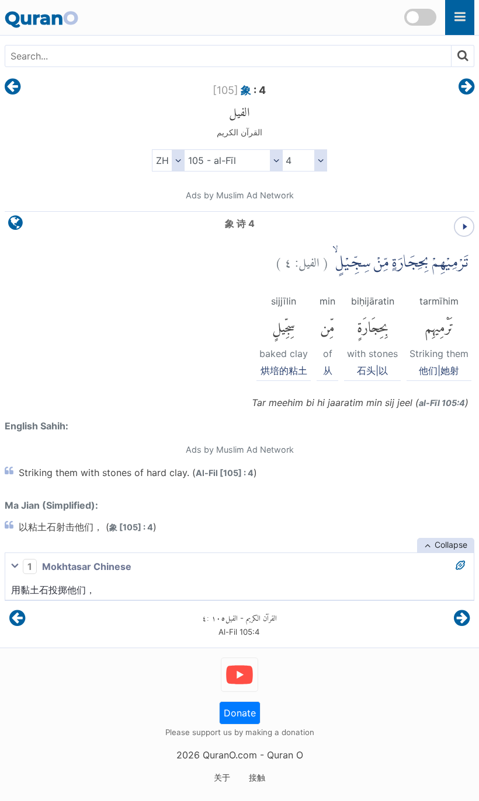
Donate (240, 713)
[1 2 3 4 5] (304, 160)
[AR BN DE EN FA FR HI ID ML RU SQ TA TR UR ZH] (168, 160)
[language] (15, 225)
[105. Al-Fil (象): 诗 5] (466, 87)
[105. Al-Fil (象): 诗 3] (12, 87)
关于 (222, 777)
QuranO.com (230, 755)
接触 (257, 777)
